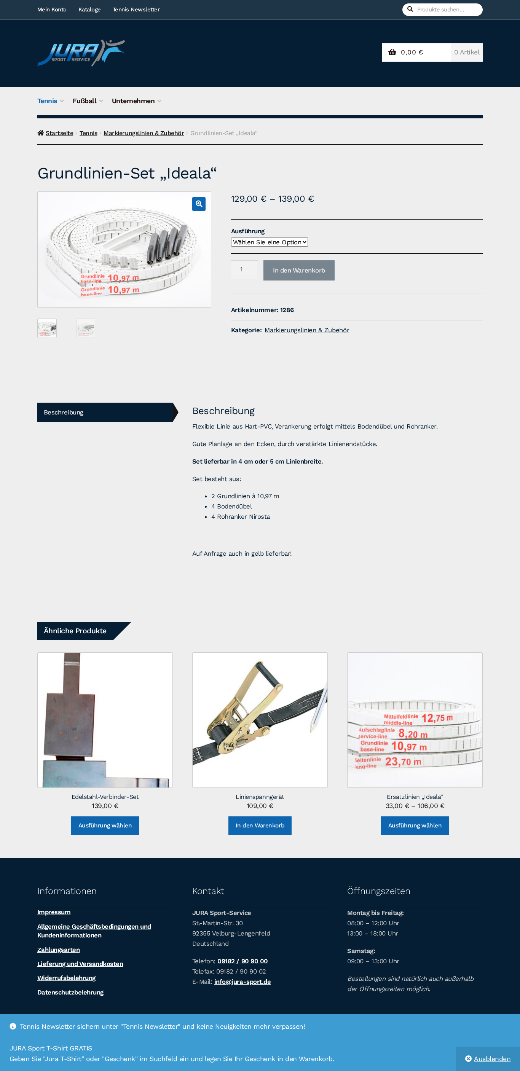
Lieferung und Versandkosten (80, 963)
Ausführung (248, 231)
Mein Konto (52, 9)
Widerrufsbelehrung (66, 978)
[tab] (105, 412)
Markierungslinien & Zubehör (144, 133)
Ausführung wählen (105, 825)
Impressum (54, 912)
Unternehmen (133, 101)
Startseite (59, 133)
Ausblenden (492, 1059)
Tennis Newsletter (136, 9)
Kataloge (89, 9)
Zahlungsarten (58, 949)
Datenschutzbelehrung (70, 992)
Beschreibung (63, 412)
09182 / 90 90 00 (242, 961)
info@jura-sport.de (242, 981)
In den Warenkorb (299, 270)
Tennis (47, 101)
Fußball (85, 101)
